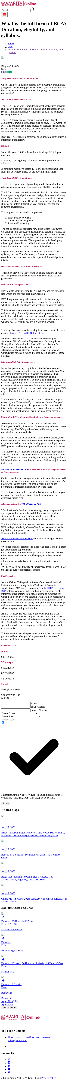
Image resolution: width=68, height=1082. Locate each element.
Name (34, 703)
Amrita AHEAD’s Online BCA (27, 333)
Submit (6, 803)
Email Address (38, 706)
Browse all (6, 998)
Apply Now (7, 1001)
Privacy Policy (48, 1078)
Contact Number (39, 710)
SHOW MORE (9, 1008)
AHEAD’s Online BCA (31, 504)
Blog (10, 46)
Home (11, 43)
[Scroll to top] (17, 1001)
